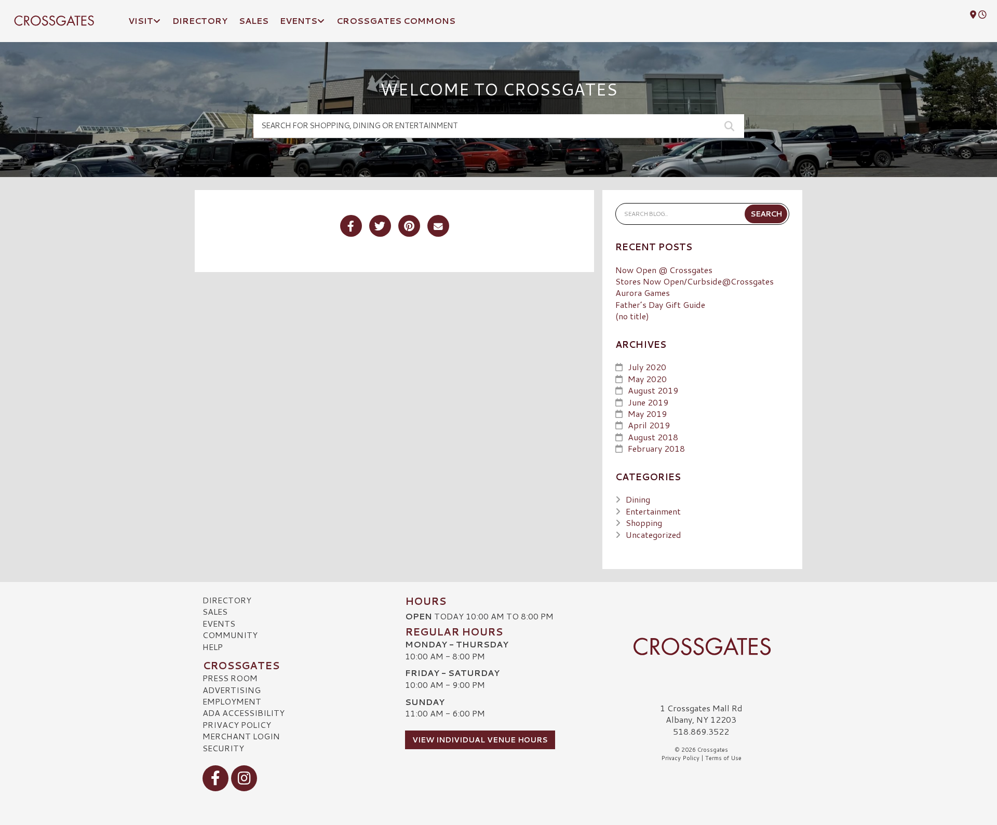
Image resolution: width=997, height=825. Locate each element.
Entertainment (653, 511)
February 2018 (656, 448)
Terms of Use (723, 758)
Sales (215, 611)
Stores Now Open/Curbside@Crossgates (694, 281)
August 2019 (653, 390)
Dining (638, 499)
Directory (227, 600)
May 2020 (647, 379)
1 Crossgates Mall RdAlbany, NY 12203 (701, 713)
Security (223, 748)
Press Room (230, 678)
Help (213, 647)
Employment (232, 701)
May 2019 (647, 414)
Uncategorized (653, 534)
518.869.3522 (701, 731)
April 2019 (649, 425)
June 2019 (648, 402)
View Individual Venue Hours (480, 740)
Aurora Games (642, 293)
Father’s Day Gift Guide (660, 304)
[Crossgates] (701, 646)
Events (219, 623)
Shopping (644, 523)
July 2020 (647, 367)
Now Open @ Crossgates (663, 270)
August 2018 (653, 437)
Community (230, 635)
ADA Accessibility (244, 713)
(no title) (632, 316)
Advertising (232, 690)
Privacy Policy (237, 725)
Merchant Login (241, 736)
